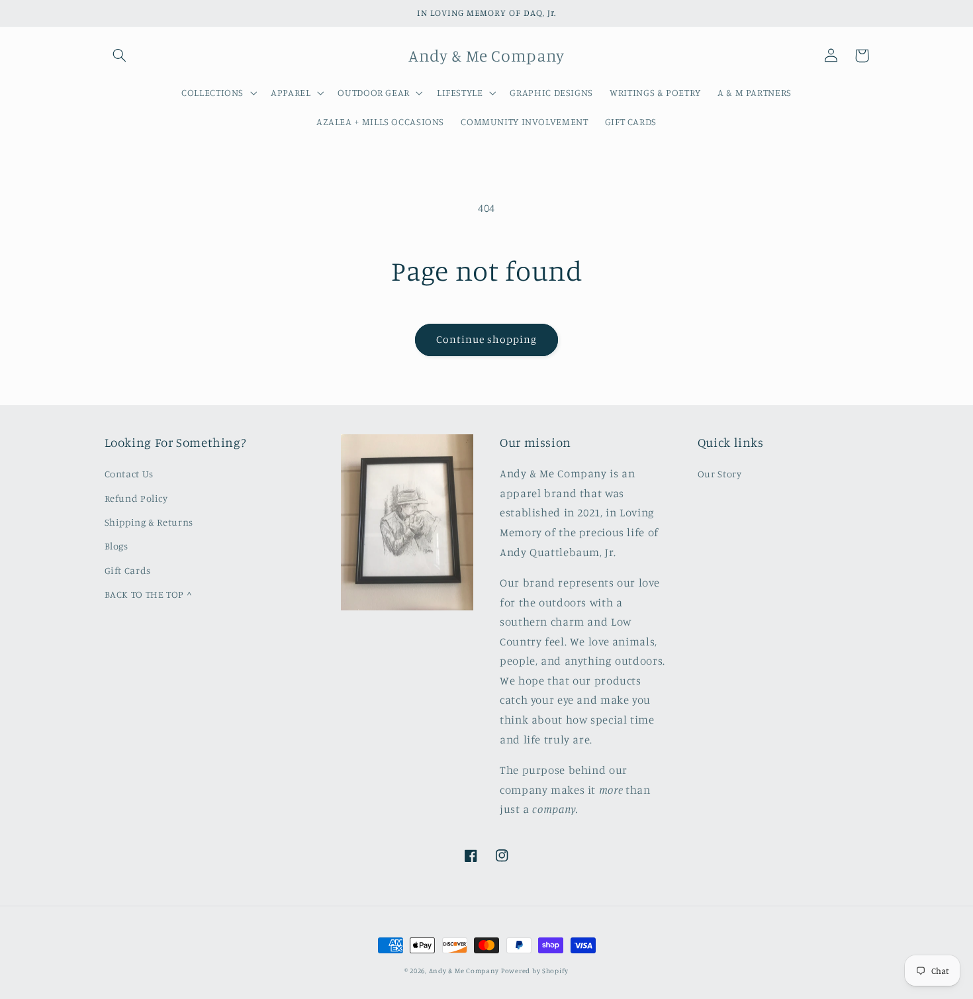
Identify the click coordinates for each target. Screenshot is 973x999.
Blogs (116, 545)
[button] (120, 55)
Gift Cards (128, 570)
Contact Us (129, 473)
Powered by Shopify (535, 971)
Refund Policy (136, 498)
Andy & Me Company (465, 971)
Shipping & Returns (149, 522)
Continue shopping (486, 339)
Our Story (720, 473)
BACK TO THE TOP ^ (149, 594)
